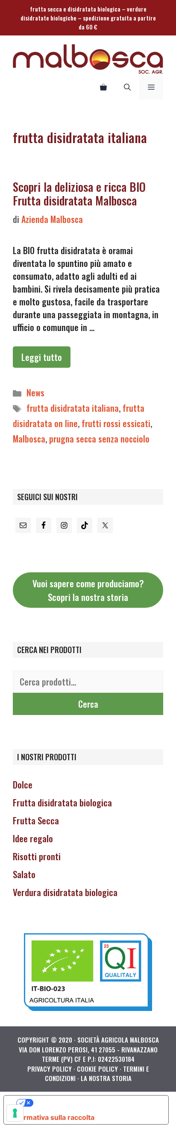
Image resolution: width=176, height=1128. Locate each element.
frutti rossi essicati (116, 423)
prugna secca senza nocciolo (99, 438)
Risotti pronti (37, 856)
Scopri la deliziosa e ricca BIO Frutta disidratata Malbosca (79, 193)
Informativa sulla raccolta (52, 1117)
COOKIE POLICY (97, 1068)
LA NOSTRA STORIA (106, 1078)
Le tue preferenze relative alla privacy (94, 1103)
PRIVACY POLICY (49, 1068)
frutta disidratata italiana (72, 407)
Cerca (88, 703)
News (35, 392)
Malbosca (29, 438)
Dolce (22, 784)
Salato (24, 874)
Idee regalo (33, 838)
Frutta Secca (36, 820)
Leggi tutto (41, 357)
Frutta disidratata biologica (62, 802)
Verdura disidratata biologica (65, 892)
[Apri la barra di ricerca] (127, 87)
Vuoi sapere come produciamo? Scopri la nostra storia (88, 590)
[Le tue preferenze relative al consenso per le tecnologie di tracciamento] (15, 1113)
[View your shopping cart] (103, 87)
